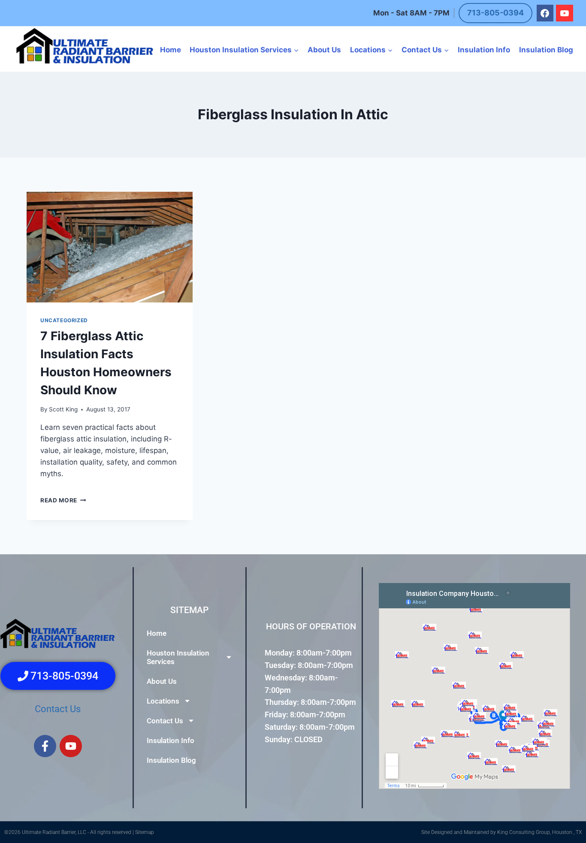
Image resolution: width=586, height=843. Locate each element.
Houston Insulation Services (178, 656)
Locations (163, 700)
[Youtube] (71, 745)
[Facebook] (545, 13)
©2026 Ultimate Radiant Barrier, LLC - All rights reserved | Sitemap (79, 832)
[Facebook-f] (45, 745)
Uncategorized (64, 320)
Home (170, 49)
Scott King (63, 409)
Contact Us (58, 709)
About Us (324, 49)
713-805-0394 (495, 12)
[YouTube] (564, 13)
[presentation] (110, 247)
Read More (63, 500)
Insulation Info (484, 49)
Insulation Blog (546, 49)
